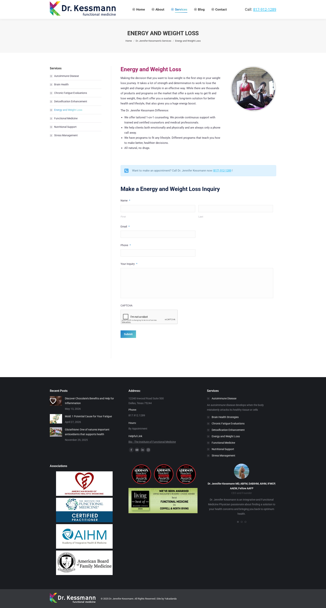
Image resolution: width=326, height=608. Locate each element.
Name (125, 200)
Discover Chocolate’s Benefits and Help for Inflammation (89, 401)
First (123, 216)
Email (125, 226)
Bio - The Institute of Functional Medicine (152, 441)
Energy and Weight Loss (68, 109)
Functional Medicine (66, 118)
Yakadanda (171, 598)
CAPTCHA (126, 305)
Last (200, 216)
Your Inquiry (129, 263)
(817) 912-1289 (222, 170)
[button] (238, 522)
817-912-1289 (264, 9)
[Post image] (56, 401)
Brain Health (61, 84)
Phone (126, 245)
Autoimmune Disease (66, 75)
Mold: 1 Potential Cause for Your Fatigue (88, 416)
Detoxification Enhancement (70, 101)
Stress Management (66, 135)
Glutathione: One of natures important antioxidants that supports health (87, 432)
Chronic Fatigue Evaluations (70, 92)
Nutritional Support (65, 126)
